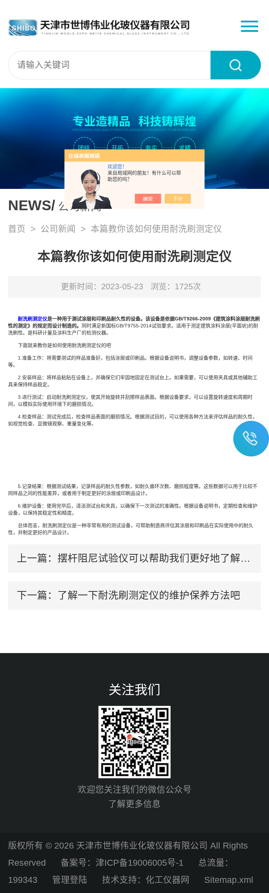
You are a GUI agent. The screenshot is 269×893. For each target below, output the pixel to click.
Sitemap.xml (228, 880)
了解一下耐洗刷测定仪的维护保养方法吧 (148, 595)
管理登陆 (69, 880)
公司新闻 (58, 229)
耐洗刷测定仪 (32, 318)
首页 (17, 229)
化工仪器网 (167, 880)
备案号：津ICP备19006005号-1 (122, 862)
